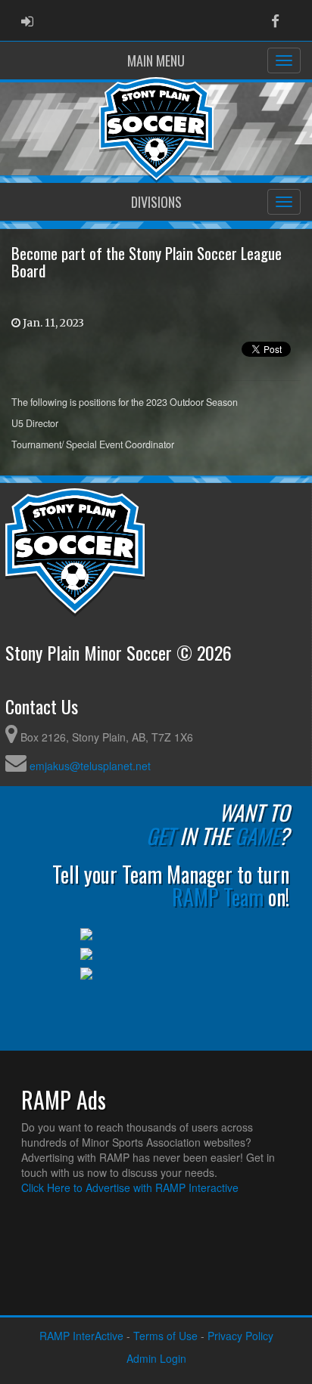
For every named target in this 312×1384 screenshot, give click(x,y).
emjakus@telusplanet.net (90, 765)
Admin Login (156, 1358)
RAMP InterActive (81, 1335)
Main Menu (156, 60)
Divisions (156, 202)
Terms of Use (165, 1335)
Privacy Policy (240, 1335)
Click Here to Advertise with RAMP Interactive (130, 1187)
